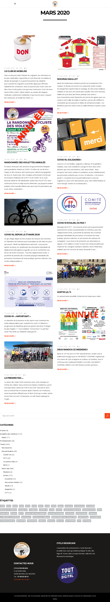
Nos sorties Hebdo (12, 482)
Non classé (6, 448)
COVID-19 (43, 510)
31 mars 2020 (9, 68)
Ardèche (68, 506)
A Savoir (3, 430)
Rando (7, 486)
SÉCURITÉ (21, 521)
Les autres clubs (9, 461)
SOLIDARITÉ (95, 517)
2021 (21, 506)
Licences (92, 513)
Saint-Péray (83, 517)
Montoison (26, 517)
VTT (6, 493)
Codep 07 (23, 510)
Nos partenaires (7, 451)
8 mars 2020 (9, 375)
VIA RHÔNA (70, 521)
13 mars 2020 (9, 313)
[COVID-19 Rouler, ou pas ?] (81, 203)
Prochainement (5, 441)
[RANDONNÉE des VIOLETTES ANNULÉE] (28, 130)
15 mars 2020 (62, 289)
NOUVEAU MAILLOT (67, 79)
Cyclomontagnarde (72, 510)
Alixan (60, 506)
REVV (5, 465)
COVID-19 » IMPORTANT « (17, 316)
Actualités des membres (9, 434)
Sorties (5, 475)
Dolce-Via (4, 513)
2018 (2, 506)
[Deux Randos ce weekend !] (81, 323)
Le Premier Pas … (13, 378)
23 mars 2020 (62, 156)
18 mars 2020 (62, 220)
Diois (99, 510)
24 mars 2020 (9, 159)
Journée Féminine (55, 513)
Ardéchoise (79, 506)
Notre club (5, 468)
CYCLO (59, 510)
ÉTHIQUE (87, 521)
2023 (34, 506)
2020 (15, 506)
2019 (9, 506)
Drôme (14, 513)
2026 (53, 506)
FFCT (5, 458)
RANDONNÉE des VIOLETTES (64, 517)
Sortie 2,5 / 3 (64, 292)
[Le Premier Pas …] (28, 355)
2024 (41, 506)
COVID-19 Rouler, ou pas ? (71, 223)
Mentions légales (68, 596)
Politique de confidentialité (83, 596)
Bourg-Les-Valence (8, 510)
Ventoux (51, 521)
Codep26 (33, 510)
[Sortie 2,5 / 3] (81, 271)
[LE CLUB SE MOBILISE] (22, 48)
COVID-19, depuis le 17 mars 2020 (22, 234)
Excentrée (8, 479)
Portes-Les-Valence (41, 517)
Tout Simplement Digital (55, 596)
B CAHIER (90, 506)
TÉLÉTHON (32, 521)
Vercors (60, 521)
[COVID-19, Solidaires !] (81, 134)
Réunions (6, 472)
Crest (51, 510)
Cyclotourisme (89, 510)
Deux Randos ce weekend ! (72, 349)
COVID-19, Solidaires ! (69, 160)
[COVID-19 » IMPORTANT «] (28, 289)
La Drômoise (81, 513)
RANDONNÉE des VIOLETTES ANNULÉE (24, 162)
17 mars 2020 (9, 231)
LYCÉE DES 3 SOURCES (9, 517)
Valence (42, 521)
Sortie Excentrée (7, 521)
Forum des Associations (35, 513)
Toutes (2, 444)
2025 (47, 506)
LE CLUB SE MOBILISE (15, 71)
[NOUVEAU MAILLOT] (81, 52)
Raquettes (9, 489)
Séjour (4, 437)
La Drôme (70, 513)
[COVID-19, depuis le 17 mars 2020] (28, 212)
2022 (28, 506)
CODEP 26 (7, 455)
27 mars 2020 (62, 76)
